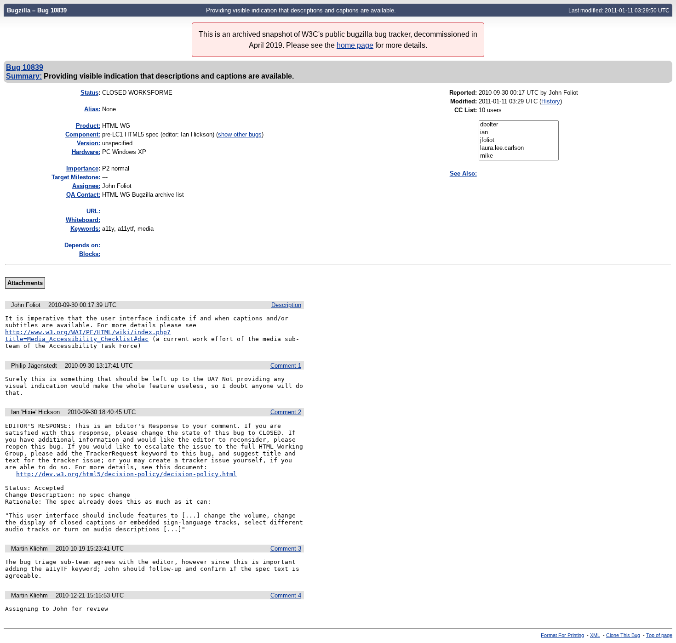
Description (286, 305)
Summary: (24, 76)
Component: (82, 134)
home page (355, 45)
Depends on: (82, 245)
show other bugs (240, 134)
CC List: (465, 110)
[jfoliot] (518, 140)
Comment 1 (285, 365)
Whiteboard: (83, 219)
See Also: (463, 173)
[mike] (518, 156)
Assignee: (86, 185)
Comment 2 (285, 412)
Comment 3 (285, 548)
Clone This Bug (623, 635)
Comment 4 (285, 595)
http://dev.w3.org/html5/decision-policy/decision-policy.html (126, 474)
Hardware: (86, 151)
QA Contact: (83, 194)
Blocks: (89, 253)
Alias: (92, 109)
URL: (93, 211)
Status (89, 92)
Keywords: (85, 228)
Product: (88, 125)
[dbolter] (518, 125)
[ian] (518, 133)
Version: (88, 143)
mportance (82, 168)
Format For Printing (562, 635)
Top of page (659, 635)
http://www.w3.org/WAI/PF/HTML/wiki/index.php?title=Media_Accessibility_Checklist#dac (88, 335)
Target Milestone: (76, 177)
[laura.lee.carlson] (518, 148)
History (550, 101)
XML (595, 635)
